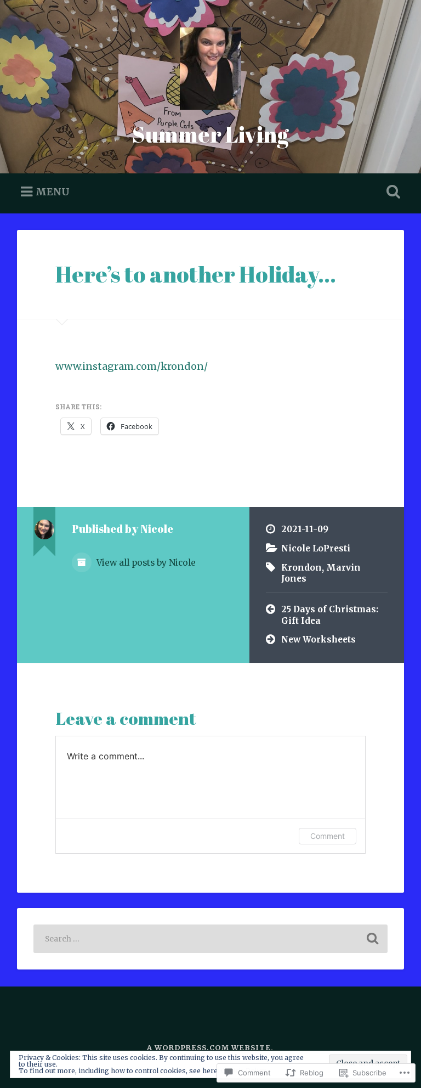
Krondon (301, 567)
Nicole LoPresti (315, 548)
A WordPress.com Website (209, 1047)
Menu (53, 191)
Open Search (391, 192)
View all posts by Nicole (145, 562)
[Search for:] (210, 938)
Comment (327, 836)
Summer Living (210, 134)
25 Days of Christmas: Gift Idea (329, 615)
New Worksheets (318, 639)
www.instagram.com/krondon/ (131, 366)
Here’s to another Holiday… (195, 274)
